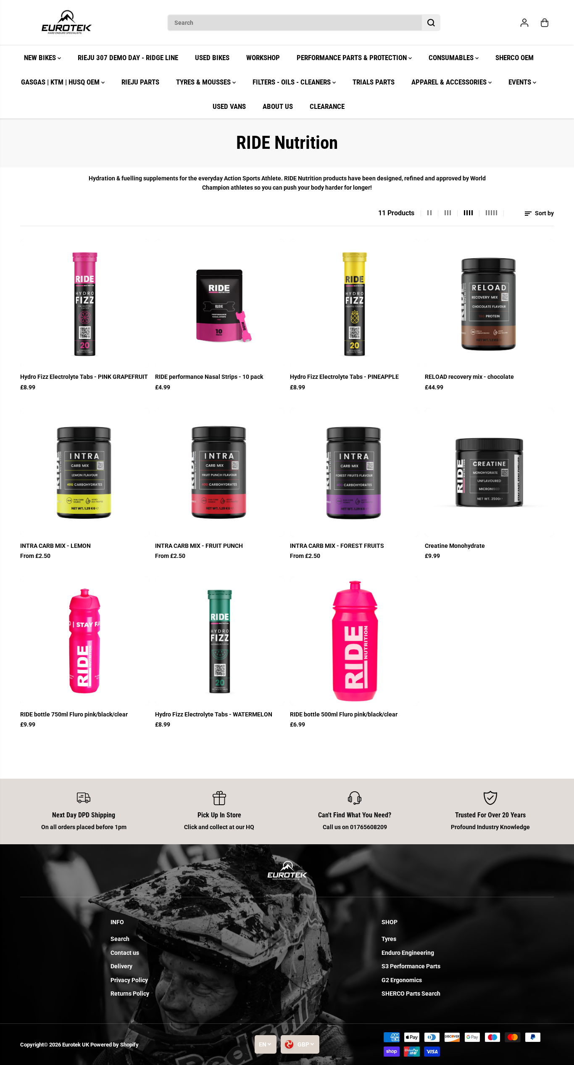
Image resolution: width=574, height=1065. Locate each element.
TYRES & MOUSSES (204, 82)
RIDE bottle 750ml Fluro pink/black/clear (74, 714)
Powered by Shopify (114, 1044)
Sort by (544, 213)
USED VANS (229, 106)
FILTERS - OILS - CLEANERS (292, 82)
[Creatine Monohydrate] (489, 472)
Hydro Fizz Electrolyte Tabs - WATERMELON (213, 714)
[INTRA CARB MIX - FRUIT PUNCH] (219, 472)
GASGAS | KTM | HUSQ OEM (61, 82)
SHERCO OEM (514, 57)
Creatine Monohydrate (455, 545)
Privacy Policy (129, 980)
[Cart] (544, 22)
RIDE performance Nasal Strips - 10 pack (209, 376)
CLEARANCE (327, 106)
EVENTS (520, 82)
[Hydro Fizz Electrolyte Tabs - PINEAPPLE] (354, 303)
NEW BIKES (41, 57)
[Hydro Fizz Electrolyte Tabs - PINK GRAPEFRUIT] (84, 303)
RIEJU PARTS (140, 82)
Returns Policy (130, 993)
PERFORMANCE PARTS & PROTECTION (352, 57)
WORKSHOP (263, 57)
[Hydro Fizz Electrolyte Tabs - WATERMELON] (219, 641)
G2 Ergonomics (402, 980)
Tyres (389, 939)
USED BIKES (212, 57)
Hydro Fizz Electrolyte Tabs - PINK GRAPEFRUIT (84, 376)
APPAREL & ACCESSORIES (449, 82)
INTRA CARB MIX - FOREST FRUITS (337, 545)
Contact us (125, 952)
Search (120, 939)
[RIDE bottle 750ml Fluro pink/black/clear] (84, 641)
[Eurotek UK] (66, 22)
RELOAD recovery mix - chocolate (469, 376)
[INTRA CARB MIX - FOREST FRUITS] (354, 472)
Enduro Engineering (408, 952)
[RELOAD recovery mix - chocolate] (489, 303)
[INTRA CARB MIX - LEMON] (84, 472)
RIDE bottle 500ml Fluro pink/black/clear (344, 714)
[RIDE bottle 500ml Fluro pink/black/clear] (354, 641)
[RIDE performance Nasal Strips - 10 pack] (219, 303)
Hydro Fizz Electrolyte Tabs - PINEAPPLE (344, 376)
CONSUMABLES (452, 57)
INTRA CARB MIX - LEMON (55, 545)
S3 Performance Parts (411, 966)
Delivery (121, 966)
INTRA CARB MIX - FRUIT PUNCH (199, 545)
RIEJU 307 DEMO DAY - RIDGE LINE (128, 57)
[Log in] (524, 22)
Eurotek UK (75, 1044)
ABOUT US (278, 106)
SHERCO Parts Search (411, 993)
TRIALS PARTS (374, 82)
